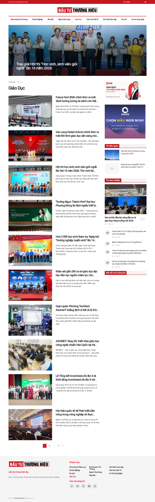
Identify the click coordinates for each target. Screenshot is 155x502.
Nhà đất (51, 19)
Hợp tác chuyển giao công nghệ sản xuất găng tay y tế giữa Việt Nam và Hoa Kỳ (128, 262)
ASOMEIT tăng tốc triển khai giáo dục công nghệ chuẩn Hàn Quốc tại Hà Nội (77, 343)
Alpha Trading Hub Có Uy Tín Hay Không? (127, 242)
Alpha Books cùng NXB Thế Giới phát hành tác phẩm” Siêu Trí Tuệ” (133, 165)
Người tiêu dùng (64, 19)
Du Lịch (124, 19)
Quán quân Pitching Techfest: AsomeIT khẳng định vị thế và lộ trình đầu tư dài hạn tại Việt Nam (77, 308)
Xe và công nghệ (138, 19)
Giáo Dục (78, 19)
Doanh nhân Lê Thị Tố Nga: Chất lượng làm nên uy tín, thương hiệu (129, 232)
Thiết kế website (19, 498)
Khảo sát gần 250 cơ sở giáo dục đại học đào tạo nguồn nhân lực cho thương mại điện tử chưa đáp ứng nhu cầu (77, 273)
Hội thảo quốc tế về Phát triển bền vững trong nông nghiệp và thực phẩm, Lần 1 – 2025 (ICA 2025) (75, 413)
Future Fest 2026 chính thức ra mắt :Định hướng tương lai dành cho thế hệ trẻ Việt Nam (76, 99)
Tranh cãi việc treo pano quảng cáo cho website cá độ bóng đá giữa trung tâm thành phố (129, 252)
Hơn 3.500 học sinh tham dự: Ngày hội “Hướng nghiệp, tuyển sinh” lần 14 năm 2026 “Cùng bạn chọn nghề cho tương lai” (77, 238)
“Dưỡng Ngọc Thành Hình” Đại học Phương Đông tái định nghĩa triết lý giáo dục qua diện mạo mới (76, 203)
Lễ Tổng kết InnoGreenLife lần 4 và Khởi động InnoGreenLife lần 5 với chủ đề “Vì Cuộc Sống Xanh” (76, 378)
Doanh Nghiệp (37, 19)
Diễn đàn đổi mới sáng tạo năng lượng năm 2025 (133, 152)
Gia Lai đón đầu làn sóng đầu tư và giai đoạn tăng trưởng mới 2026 (120, 219)
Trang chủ (11, 82)
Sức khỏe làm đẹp (110, 19)
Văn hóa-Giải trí (92, 19)
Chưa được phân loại (77, 467)
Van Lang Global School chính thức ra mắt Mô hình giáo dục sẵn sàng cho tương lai (77, 134)
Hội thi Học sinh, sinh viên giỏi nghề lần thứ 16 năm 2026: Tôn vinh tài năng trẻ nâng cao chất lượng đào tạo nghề (76, 169)
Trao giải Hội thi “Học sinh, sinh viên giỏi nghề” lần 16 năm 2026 (46, 66)
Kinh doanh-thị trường (19, 19)
